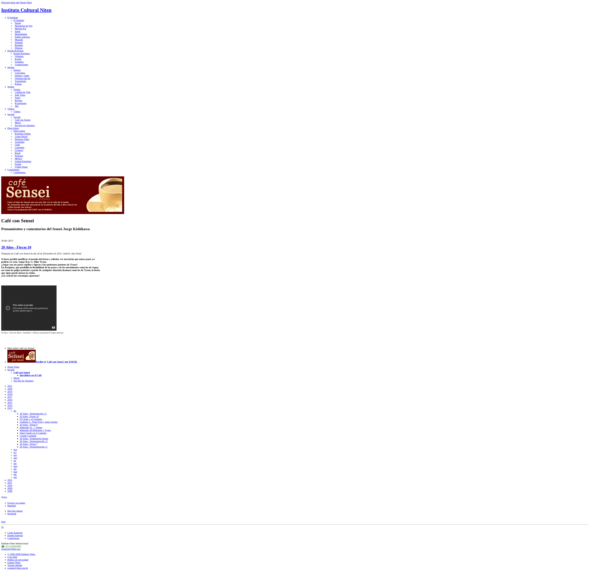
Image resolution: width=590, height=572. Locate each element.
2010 (9, 485)
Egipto (18, 164)
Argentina (19, 142)
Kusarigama (20, 103)
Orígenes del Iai (22, 78)
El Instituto (12, 17)
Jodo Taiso (20, 95)
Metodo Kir (20, 28)
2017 (9, 397)
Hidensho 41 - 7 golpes (31, 427)
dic (15, 411)
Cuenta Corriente (28, 435)
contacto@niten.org (10, 549)
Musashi (19, 39)
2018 (9, 394)
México (18, 158)
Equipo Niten (13, 562)
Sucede (10, 114)
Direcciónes (13, 128)
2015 (9, 402)
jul (15, 460)
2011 (9, 483)
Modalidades (21, 34)
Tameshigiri (20, 81)
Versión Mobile (14, 565)
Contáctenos (13, 169)
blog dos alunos (15, 511)
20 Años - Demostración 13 (33, 413)
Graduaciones (21, 64)
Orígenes (19, 56)
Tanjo (17, 97)
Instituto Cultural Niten (26, 10)
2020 (9, 388)
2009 (9, 488)
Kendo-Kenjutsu (15, 50)
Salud (17, 31)
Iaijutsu (10, 67)
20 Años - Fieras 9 (28, 424)
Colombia (19, 147)
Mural (18, 122)
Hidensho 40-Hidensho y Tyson (35, 430)
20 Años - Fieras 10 (16, 247)
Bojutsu (18, 100)
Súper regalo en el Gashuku (33, 433)
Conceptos (20, 73)
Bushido (19, 45)
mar (15, 471)
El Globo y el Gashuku (31, 419)
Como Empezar (15, 532)
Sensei (18, 23)
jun (15, 463)
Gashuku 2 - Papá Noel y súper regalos (39, 422)
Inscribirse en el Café (31, 375)
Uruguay (19, 150)
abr (15, 469)
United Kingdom (23, 161)
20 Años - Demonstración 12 (34, 441)
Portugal (19, 156)
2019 (9, 391)
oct (15, 452)
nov (15, 449)
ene (15, 477)
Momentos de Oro (23, 26)
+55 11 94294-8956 (12, 546)
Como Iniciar (21, 136)
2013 (9, 408)
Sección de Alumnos (25, 125)
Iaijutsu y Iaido (22, 75)
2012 (9, 480)
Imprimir (11, 505)
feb (15, 474)
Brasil (17, 153)
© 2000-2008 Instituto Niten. (21, 554)
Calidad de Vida (22, 92)
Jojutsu (10, 86)
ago (15, 458)
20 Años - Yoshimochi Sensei (34, 438)
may (16, 466)
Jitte (17, 106)
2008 (9, 491)
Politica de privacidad (17, 559)
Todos (4, 497)
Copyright (12, 557)
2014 (9, 405)
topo (3, 521)
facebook (11, 513)
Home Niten (26, 2)
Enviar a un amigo (16, 503)
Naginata (19, 62)
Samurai (19, 42)
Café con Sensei (22, 120)
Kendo (18, 59)
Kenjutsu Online (23, 133)
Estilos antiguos (22, 37)
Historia (18, 48)
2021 (9, 386)
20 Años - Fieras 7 (28, 444)
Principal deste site (10, 2)
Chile (17, 144)
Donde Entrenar (15, 535)
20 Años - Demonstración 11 (33, 447)
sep (15, 455)
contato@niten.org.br (17, 568)
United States (21, 167)
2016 (9, 400)
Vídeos (10, 109)
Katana (18, 84)
